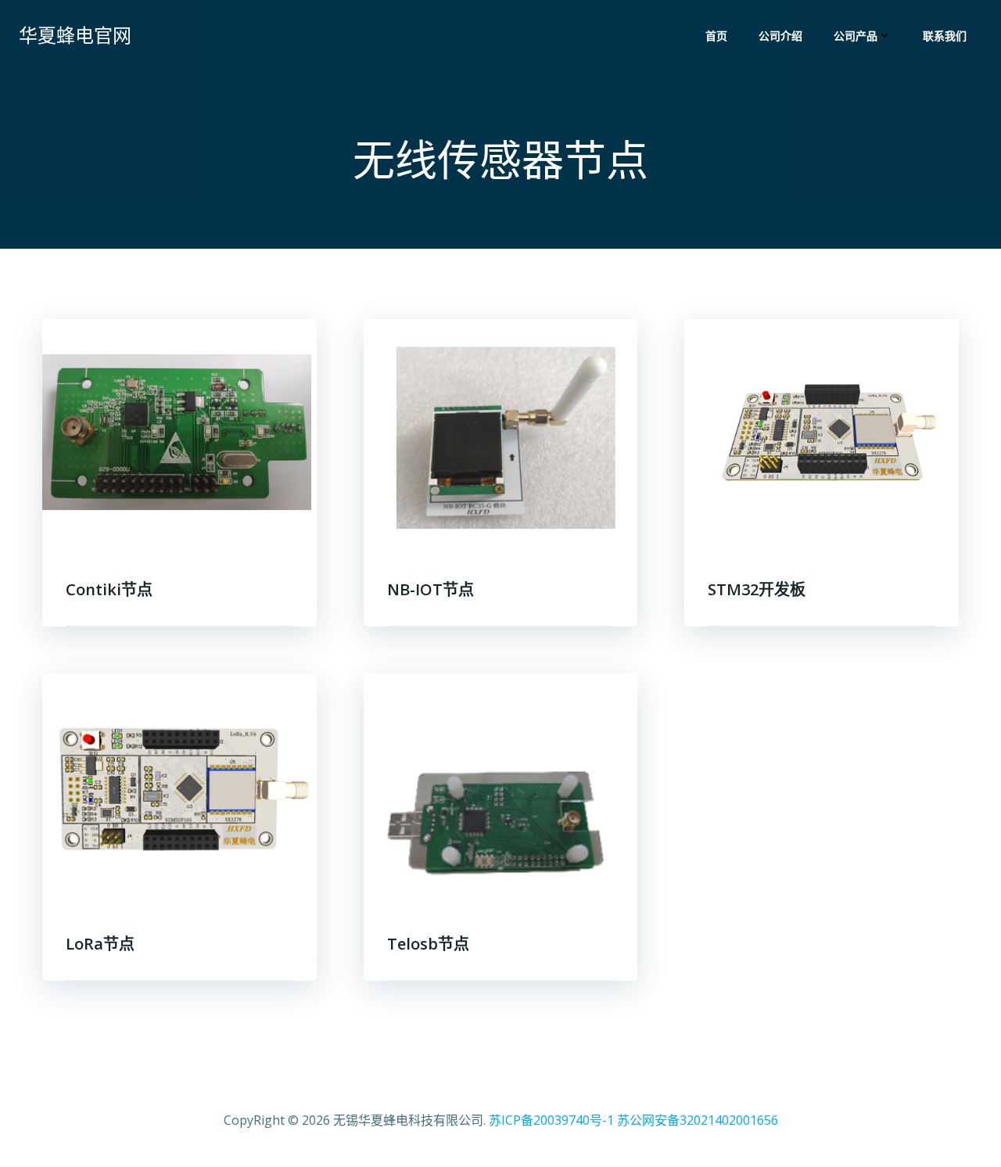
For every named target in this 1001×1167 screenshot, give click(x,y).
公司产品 (855, 35)
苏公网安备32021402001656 (697, 1120)
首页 (716, 35)
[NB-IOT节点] (501, 434)
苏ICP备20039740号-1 (551, 1120)
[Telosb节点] (501, 789)
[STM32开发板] (821, 434)
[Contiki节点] (179, 434)
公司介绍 (780, 35)
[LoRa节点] (179, 789)
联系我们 (945, 35)
